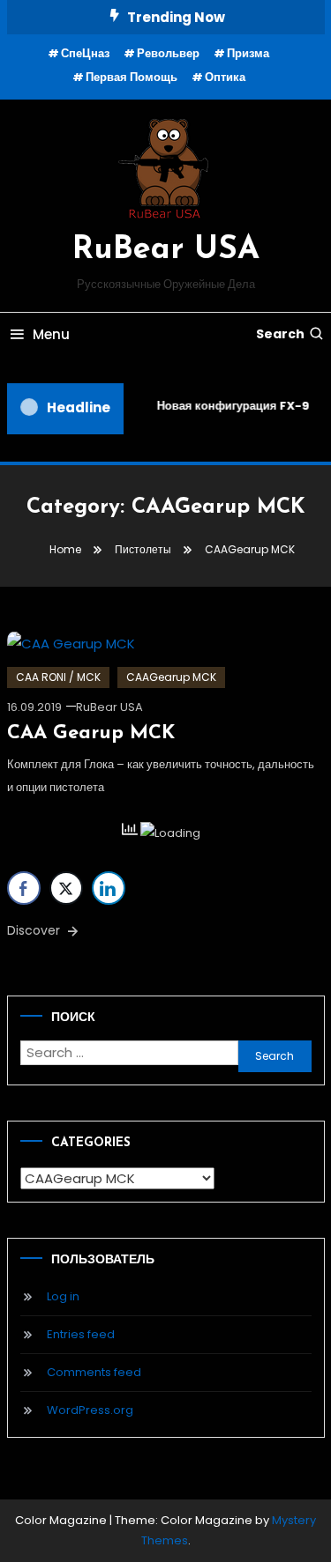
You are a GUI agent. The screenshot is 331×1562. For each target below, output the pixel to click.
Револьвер (168, 53)
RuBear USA (166, 250)
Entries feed (81, 1334)
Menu (51, 334)
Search (280, 334)
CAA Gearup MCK (91, 733)
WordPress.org (90, 1410)
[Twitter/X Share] (66, 888)
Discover (35, 930)
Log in (63, 1296)
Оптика (225, 77)
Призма (248, 53)
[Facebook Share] (24, 888)
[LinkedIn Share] (108, 888)
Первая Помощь (131, 77)
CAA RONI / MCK (58, 677)
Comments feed (94, 1372)
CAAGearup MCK (171, 677)
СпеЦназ (85, 53)
